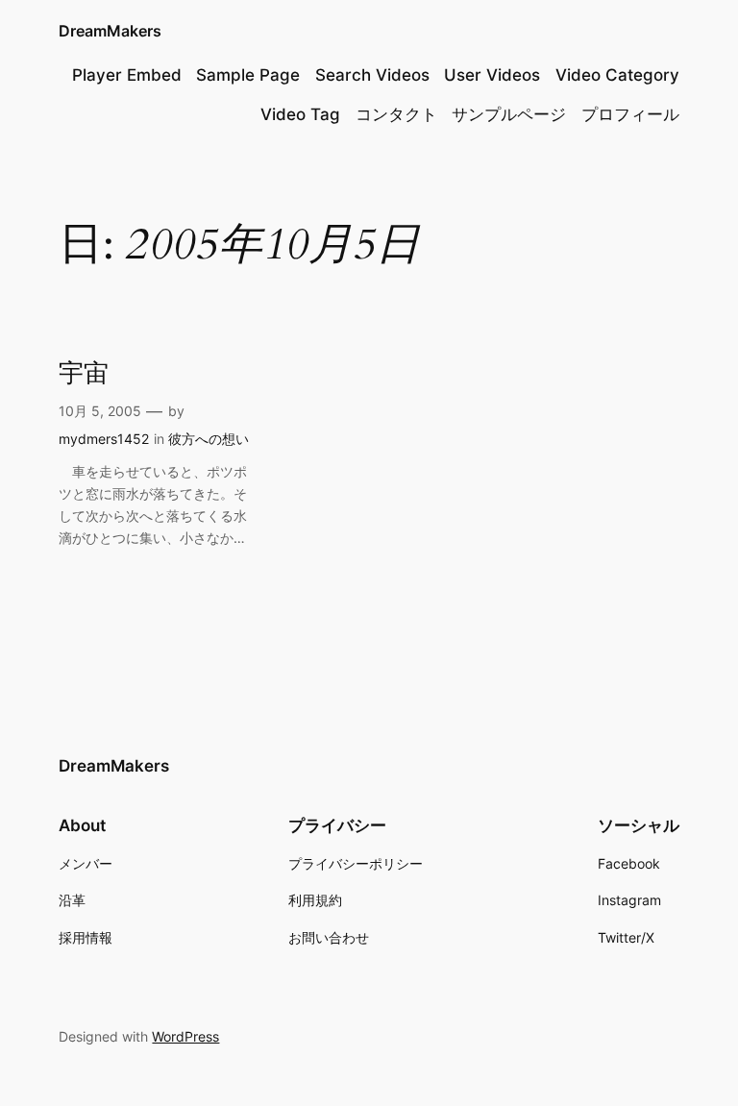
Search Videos (372, 75)
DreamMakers (110, 30)
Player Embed (127, 75)
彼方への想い (208, 438)
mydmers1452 (104, 438)
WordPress (185, 1036)
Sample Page (248, 75)
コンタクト (396, 114)
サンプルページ (509, 114)
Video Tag (300, 114)
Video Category (617, 75)
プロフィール (630, 114)
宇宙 (84, 374)
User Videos (492, 75)
